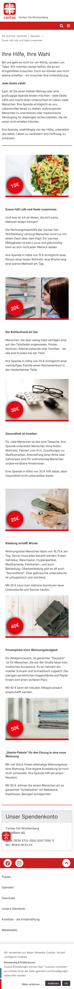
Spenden (35, 35)
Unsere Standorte (13, 908)
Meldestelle (9, 930)
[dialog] (37, 969)
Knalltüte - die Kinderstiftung (21, 919)
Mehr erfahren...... (33, 984)
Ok (66, 983)
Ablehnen (53, 983)
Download (8, 898)
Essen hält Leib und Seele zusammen (22, 40)
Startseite (22, 35)
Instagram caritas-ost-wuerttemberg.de (19, 863)
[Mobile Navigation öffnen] (68, 26)
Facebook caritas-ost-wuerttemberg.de (8, 863)
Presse (6, 876)
